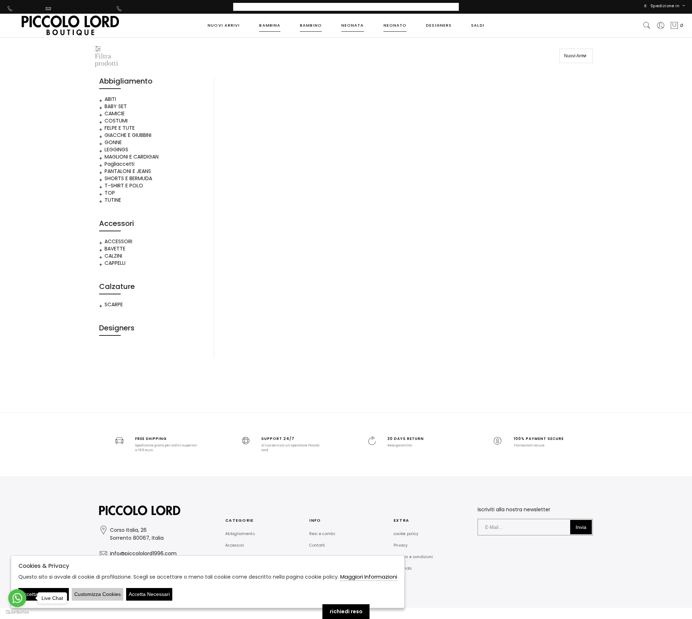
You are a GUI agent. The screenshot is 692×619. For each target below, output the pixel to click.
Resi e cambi (322, 533)
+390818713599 (141, 8)
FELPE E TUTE (120, 128)
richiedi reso (346, 611)
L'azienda (403, 568)
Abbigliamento (240, 533)
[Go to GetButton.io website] (17, 612)
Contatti (317, 545)
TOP (110, 193)
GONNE (113, 142)
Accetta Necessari (149, 594)
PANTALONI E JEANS (128, 171)
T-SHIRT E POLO (124, 185)
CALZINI (113, 256)
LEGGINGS (116, 149)
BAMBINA (269, 25)
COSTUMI (116, 121)
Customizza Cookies (97, 594)
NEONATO (395, 25)
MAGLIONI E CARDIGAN (132, 157)
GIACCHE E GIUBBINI (128, 135)
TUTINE (113, 200)
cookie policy (406, 533)
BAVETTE (115, 248)
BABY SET (116, 106)
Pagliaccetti (119, 164)
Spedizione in (665, 6)
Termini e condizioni (413, 557)
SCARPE (114, 304)
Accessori (234, 545)
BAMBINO (311, 25)
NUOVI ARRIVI (224, 25)
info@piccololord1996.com (83, 8)
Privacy (401, 545)
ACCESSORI (118, 241)
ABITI (110, 99)
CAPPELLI (115, 263)
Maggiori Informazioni (368, 576)
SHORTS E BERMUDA (128, 178)
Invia (581, 527)
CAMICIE (115, 113)
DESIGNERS (439, 25)
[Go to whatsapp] (17, 598)
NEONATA (352, 25)
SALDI (477, 25)
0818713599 (28, 8)
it (645, 6)
